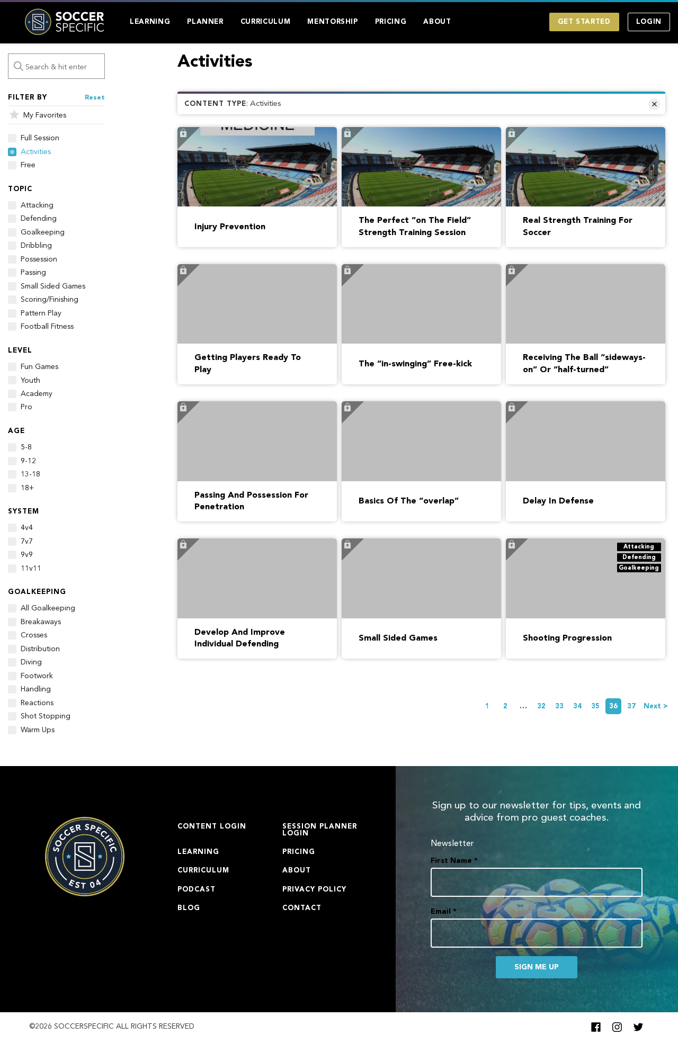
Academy (36, 394)
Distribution (40, 649)
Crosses (34, 635)
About (437, 22)
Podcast (196, 889)
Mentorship (332, 22)
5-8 (26, 447)
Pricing (391, 22)
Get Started (584, 22)
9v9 (27, 555)
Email (444, 911)
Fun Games (39, 367)
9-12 (28, 461)
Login (649, 22)
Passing (33, 272)
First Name (454, 861)
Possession (39, 259)
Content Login (211, 826)
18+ (27, 488)
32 (541, 706)
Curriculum (265, 22)
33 (559, 706)
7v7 (27, 541)
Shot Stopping (45, 716)
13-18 (30, 474)
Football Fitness (47, 326)
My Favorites (44, 115)
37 (631, 706)
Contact (302, 908)
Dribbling (36, 245)
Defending (39, 218)
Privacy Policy (314, 889)
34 (577, 706)
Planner (205, 22)
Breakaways (41, 622)
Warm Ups (38, 730)
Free (28, 165)
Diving (31, 662)
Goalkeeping (43, 232)
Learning (150, 22)
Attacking (37, 205)
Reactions (37, 703)
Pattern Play (41, 313)
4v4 (27, 528)
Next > (656, 706)
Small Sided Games (53, 286)
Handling (36, 689)
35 (595, 706)
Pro (26, 407)
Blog (188, 908)
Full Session (40, 138)
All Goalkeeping (48, 608)
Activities (36, 152)
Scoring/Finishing (49, 299)
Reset (95, 98)
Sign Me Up (536, 967)
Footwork (37, 676)
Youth (30, 380)
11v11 (31, 568)
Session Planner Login (319, 830)
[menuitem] (150, 22)
